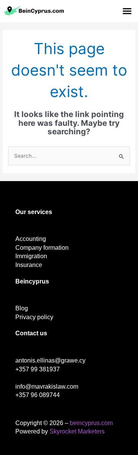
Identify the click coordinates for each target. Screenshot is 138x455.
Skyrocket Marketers (77, 431)
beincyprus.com (91, 423)
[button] (127, 11)
